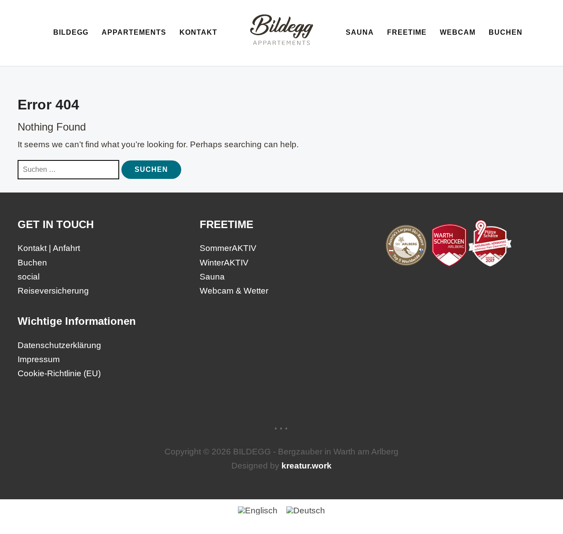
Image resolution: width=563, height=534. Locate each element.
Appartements (134, 32)
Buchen (506, 32)
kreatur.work (307, 465)
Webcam (457, 32)
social (29, 276)
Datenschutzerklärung (59, 345)
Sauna (360, 32)
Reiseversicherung (53, 290)
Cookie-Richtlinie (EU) (59, 373)
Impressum (39, 359)
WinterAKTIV (224, 262)
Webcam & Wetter (234, 290)
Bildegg (70, 32)
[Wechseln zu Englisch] (258, 510)
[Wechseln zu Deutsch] (305, 510)
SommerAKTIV (228, 248)
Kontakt (198, 32)
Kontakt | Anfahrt (49, 248)
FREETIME (407, 32)
